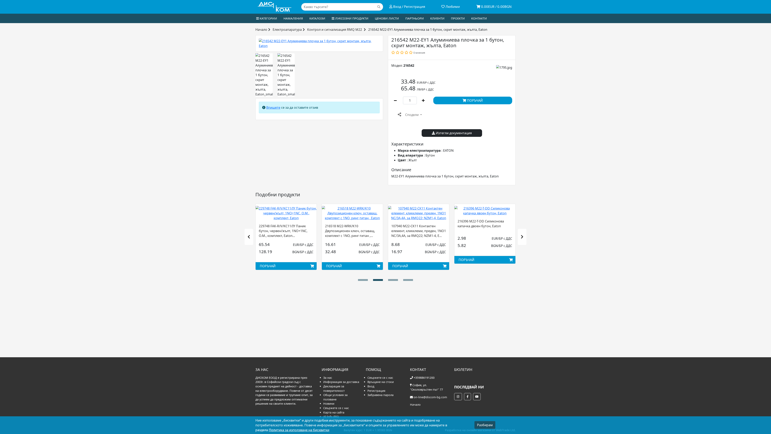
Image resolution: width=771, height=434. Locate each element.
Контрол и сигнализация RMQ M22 (334, 29)
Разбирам (485, 425)
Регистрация (376, 391)
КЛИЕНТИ (437, 18)
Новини (328, 403)
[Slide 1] (378, 280)
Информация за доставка (341, 382)
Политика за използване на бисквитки (299, 430)
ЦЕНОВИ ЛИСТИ (387, 18)
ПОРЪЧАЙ (474, 100)
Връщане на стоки (380, 382)
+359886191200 (424, 378)
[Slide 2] (393, 280)
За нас (327, 378)
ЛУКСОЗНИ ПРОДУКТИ (351, 18)
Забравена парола (380, 395)
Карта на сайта (333, 412)
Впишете (273, 107)
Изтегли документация (453, 133)
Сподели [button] (411, 115)
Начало (261, 29)
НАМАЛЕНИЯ (293, 18)
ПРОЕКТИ (458, 18)
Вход (370, 386)
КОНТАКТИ (479, 18)
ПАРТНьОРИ (414, 18)
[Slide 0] (363, 280)
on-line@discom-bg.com (430, 397)
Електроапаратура (287, 29)
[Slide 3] (408, 280)
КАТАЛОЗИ (317, 18)
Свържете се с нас (336, 408)
